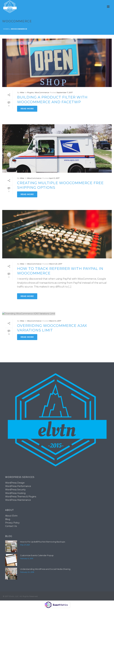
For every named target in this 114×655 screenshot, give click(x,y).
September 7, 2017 (65, 92)
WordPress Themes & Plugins (20, 496)
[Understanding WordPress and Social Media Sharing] (11, 574)
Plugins (30, 92)
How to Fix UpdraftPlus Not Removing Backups (42, 542)
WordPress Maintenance (18, 500)
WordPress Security (15, 489)
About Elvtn (11, 515)
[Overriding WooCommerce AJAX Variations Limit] (57, 313)
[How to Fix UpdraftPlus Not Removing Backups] (11, 546)
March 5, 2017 (55, 321)
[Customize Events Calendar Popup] (11, 560)
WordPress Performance (18, 486)
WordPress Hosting (15, 493)
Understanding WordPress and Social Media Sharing (45, 569)
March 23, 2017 (55, 264)
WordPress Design (15, 482)
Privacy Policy (12, 522)
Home (6, 29)
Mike (22, 92)
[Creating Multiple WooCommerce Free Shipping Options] (57, 148)
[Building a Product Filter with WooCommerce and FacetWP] (57, 63)
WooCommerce (42, 92)
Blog (7, 519)
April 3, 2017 (54, 178)
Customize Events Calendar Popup (37, 555)
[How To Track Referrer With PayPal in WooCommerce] (57, 234)
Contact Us (11, 526)
